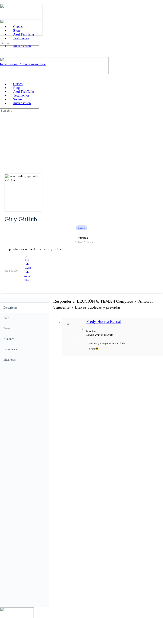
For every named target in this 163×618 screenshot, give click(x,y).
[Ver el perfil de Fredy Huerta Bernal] (74, 337)
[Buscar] (2, 39)
